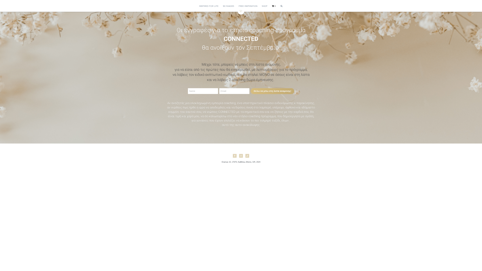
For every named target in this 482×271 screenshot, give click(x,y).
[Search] (281, 6)
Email (223, 91)
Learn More (14, 255)
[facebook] (235, 156)
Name (192, 91)
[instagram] (241, 156)
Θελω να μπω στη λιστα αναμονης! (272, 91)
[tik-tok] (247, 156)
